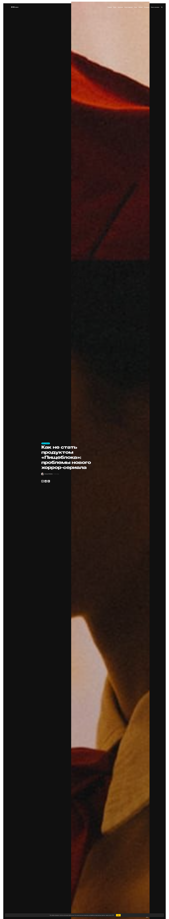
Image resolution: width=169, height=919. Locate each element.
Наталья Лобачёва (49, 474)
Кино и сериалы (129, 7)
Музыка (141, 7)
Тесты (114, 7)
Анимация (120, 7)
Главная (110, 7)
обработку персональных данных (97, 915)
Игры (135, 7)
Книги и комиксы (155, 7)
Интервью (146, 7)
